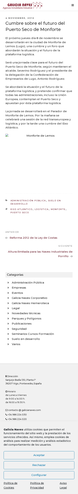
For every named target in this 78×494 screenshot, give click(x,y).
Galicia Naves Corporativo (29, 298)
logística (42, 209)
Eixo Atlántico (22, 209)
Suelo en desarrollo (26, 339)
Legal (16, 308)
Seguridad (19, 328)
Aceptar (39, 455)
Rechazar (39, 465)
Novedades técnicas (26, 313)
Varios (16, 344)
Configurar (39, 475)
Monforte (58, 209)
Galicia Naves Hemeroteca (30, 303)
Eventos (17, 293)
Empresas (19, 287)
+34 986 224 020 (17, 419)
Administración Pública (28, 200)
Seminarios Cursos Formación (33, 334)
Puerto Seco (20, 212)
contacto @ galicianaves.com (24, 410)
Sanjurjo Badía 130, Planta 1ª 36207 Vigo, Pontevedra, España (23, 380)
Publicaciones (22, 323)
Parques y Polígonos (26, 318)
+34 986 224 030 (17, 414)
